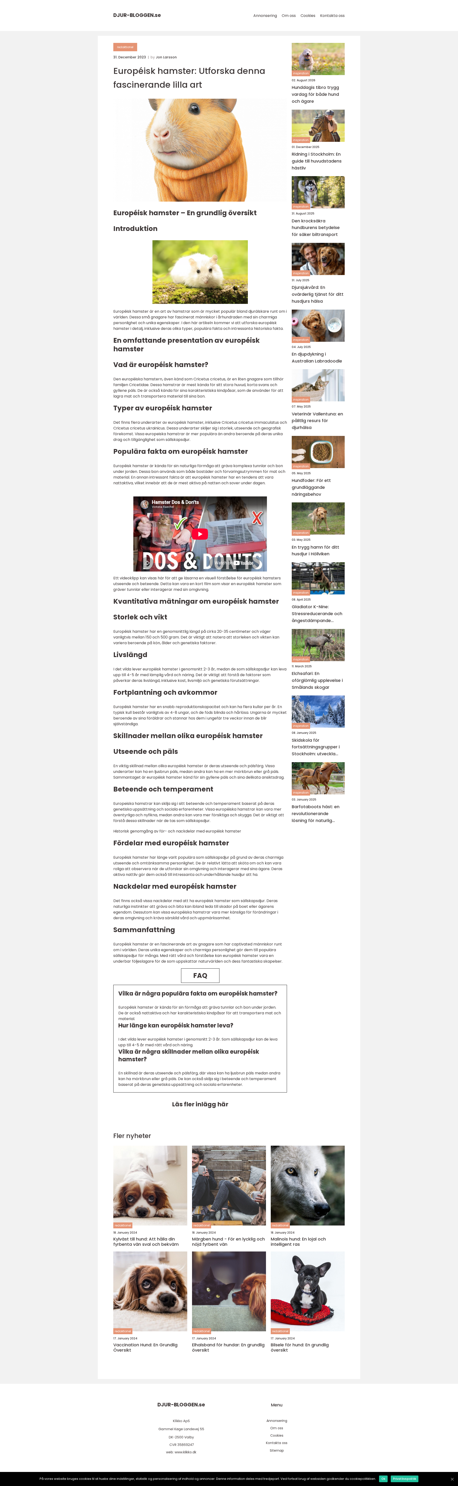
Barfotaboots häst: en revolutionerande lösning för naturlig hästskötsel (315, 814)
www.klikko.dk (185, 1452)
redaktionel (125, 47)
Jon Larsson (166, 57)
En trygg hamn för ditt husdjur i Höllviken (315, 550)
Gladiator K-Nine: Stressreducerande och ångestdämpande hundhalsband (317, 614)
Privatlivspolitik (404, 1479)
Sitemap (277, 1450)
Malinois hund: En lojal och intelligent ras (298, 1241)
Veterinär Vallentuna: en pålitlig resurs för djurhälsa (317, 420)
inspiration (301, 73)
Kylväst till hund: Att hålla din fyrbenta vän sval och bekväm (146, 1241)
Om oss (289, 15)
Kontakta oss (332, 15)
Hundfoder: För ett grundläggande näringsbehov (311, 487)
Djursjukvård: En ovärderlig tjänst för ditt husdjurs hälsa (318, 294)
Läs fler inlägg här (200, 1104)
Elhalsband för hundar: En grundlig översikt (228, 1347)
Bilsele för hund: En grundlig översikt (300, 1347)
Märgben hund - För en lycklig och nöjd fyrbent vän (228, 1241)
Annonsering (265, 15)
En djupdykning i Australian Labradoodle (317, 357)
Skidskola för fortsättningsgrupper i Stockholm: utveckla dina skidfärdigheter (316, 747)
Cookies (308, 15)
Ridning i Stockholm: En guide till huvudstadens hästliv (317, 161)
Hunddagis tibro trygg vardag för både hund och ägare (315, 94)
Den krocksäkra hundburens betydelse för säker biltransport (316, 227)
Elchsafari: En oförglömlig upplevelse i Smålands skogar (317, 680)
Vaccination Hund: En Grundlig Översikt (145, 1347)
